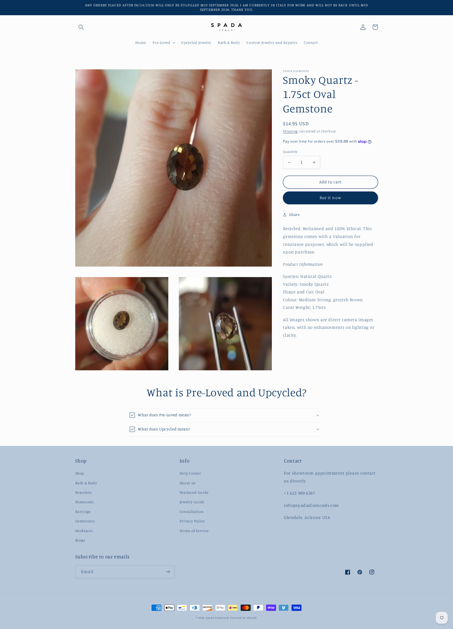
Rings (80, 540)
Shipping (290, 131)
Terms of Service (194, 530)
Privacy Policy (192, 521)
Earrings (83, 511)
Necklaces (84, 530)
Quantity (290, 151)
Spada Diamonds (217, 617)
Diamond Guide (194, 492)
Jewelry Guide (192, 502)
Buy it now (330, 197)
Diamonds (84, 502)
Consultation (192, 511)
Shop (79, 473)
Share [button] (294, 214)
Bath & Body (86, 483)
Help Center (190, 473)
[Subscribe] (168, 571)
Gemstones (85, 521)
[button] (81, 27)
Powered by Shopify (243, 617)
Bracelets (83, 492)
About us (188, 483)
